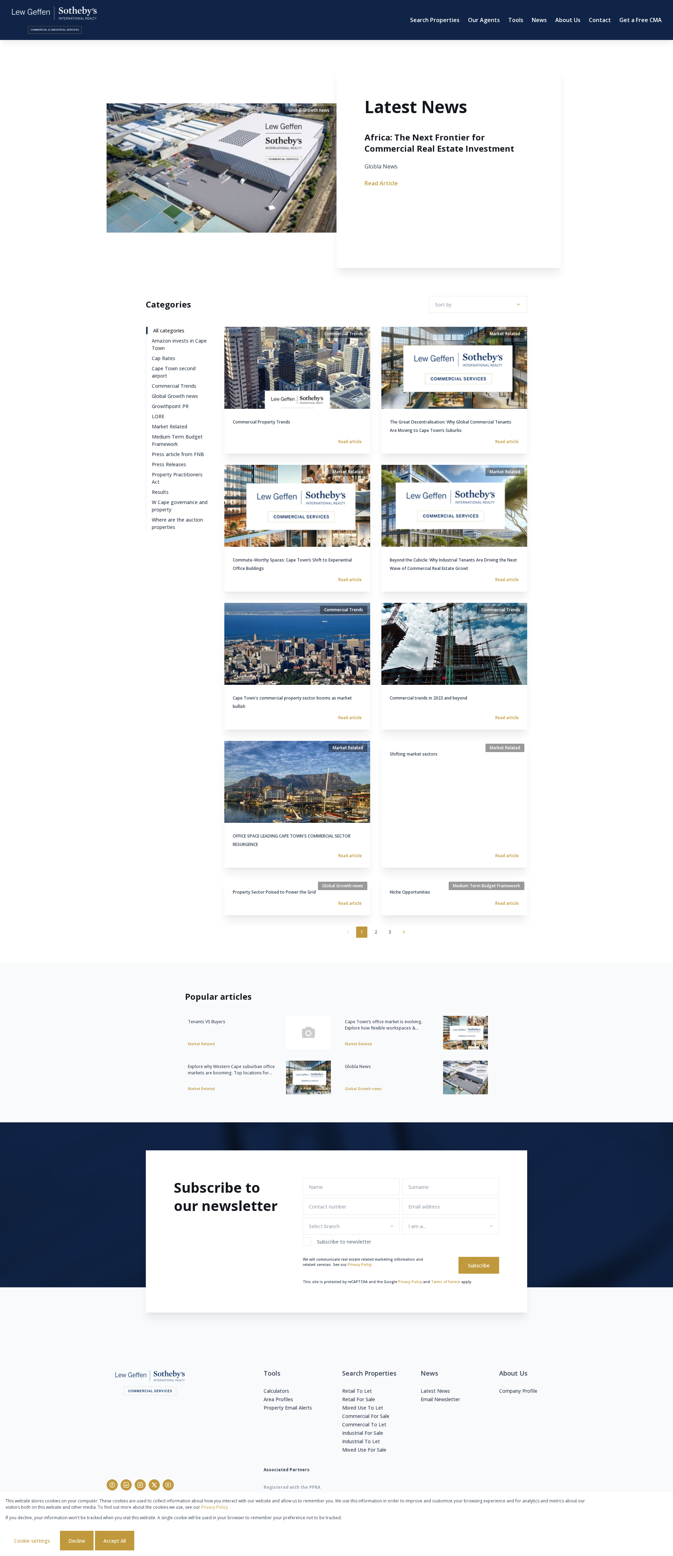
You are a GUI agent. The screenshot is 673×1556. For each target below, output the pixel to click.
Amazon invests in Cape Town (179, 344)
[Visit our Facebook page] (112, 1484)
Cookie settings (32, 1540)
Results (160, 492)
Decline (76, 1540)
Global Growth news (175, 396)
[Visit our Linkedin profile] (126, 1484)
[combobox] (350, 1226)
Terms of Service (445, 1281)
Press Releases (169, 464)
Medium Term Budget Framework (177, 440)
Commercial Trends (174, 386)
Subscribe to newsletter (344, 1241)
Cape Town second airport (174, 372)
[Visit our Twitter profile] (154, 1484)
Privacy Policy (410, 1281)
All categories (168, 330)
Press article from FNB (178, 454)
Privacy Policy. (360, 1264)
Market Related (169, 426)
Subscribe (479, 1265)
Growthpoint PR (170, 406)
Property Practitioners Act (177, 478)
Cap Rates (163, 358)
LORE (158, 416)
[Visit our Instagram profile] (140, 1484)
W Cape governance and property (180, 506)
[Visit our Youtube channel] (168, 1484)
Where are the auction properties (177, 523)
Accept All (114, 1540)
